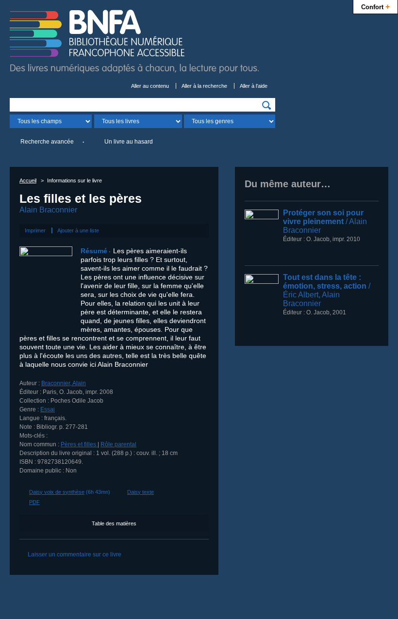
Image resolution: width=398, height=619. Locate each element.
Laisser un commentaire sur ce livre (74, 554)
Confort (375, 6)
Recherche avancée (47, 141)
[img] (266, 105)
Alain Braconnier (48, 210)
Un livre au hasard (128, 141)
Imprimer (35, 230)
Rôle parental (118, 444)
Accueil (27, 180)
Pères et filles (79, 444)
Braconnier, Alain (63, 383)
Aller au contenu (150, 86)
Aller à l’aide (253, 86)
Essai (47, 409)
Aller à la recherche (204, 86)
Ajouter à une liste (78, 230)
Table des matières (114, 523)
